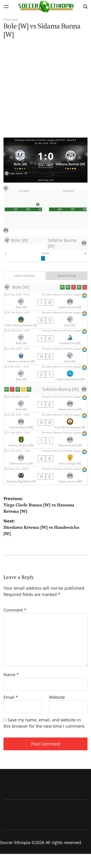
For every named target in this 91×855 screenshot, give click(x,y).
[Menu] (6, 6)
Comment (15, 610)
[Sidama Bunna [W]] (71, 158)
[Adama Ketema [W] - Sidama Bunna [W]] (45, 440)
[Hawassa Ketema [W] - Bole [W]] (45, 355)
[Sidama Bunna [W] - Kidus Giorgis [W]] (45, 458)
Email (11, 697)
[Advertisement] (45, 89)
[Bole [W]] (20, 158)
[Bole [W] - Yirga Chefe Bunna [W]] (45, 373)
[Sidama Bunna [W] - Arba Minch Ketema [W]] (45, 421)
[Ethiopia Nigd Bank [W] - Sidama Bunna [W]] (45, 476)
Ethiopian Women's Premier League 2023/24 (40, 140)
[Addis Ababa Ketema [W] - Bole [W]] (45, 319)
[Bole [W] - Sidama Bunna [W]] (45, 301)
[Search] (85, 6)
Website (57, 697)
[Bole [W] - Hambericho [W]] (45, 337)
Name (11, 674)
